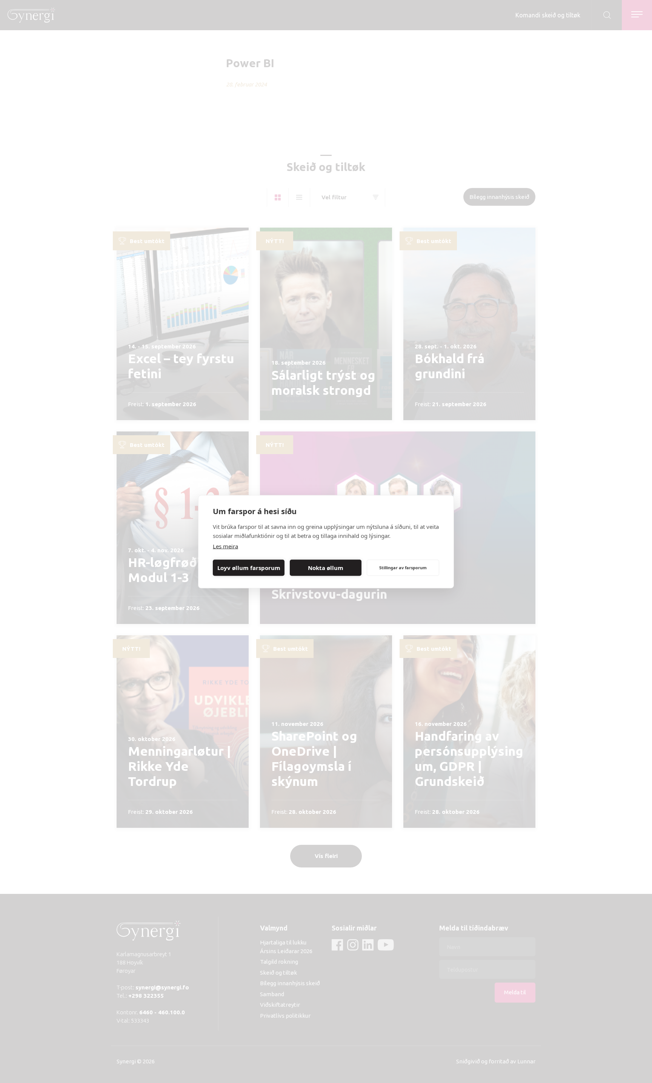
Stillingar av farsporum (403, 567)
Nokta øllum (325, 568)
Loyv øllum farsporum (248, 568)
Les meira (225, 546)
